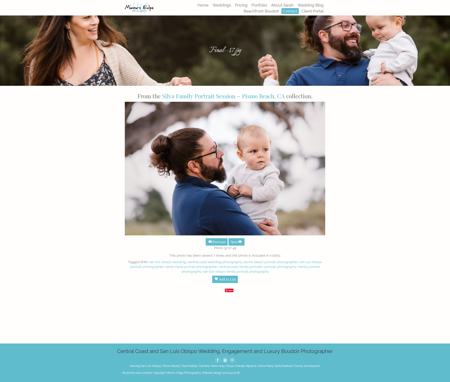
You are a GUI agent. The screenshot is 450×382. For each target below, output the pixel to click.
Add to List (227, 279)
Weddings (222, 5)
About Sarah (282, 5)
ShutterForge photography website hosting (268, 372)
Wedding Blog (311, 5)
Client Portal (312, 11)
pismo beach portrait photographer (271, 262)
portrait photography (280, 267)
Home (202, 5)
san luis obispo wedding (167, 262)
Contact (290, 11)
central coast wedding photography (215, 262)
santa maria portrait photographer (191, 267)
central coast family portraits (241, 267)
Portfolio (259, 5)
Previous (218, 242)
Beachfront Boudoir (261, 11)
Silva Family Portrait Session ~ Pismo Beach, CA (223, 96)
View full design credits (312, 372)
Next (235, 242)
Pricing (241, 5)
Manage (445, 2)
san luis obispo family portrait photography (236, 271)
